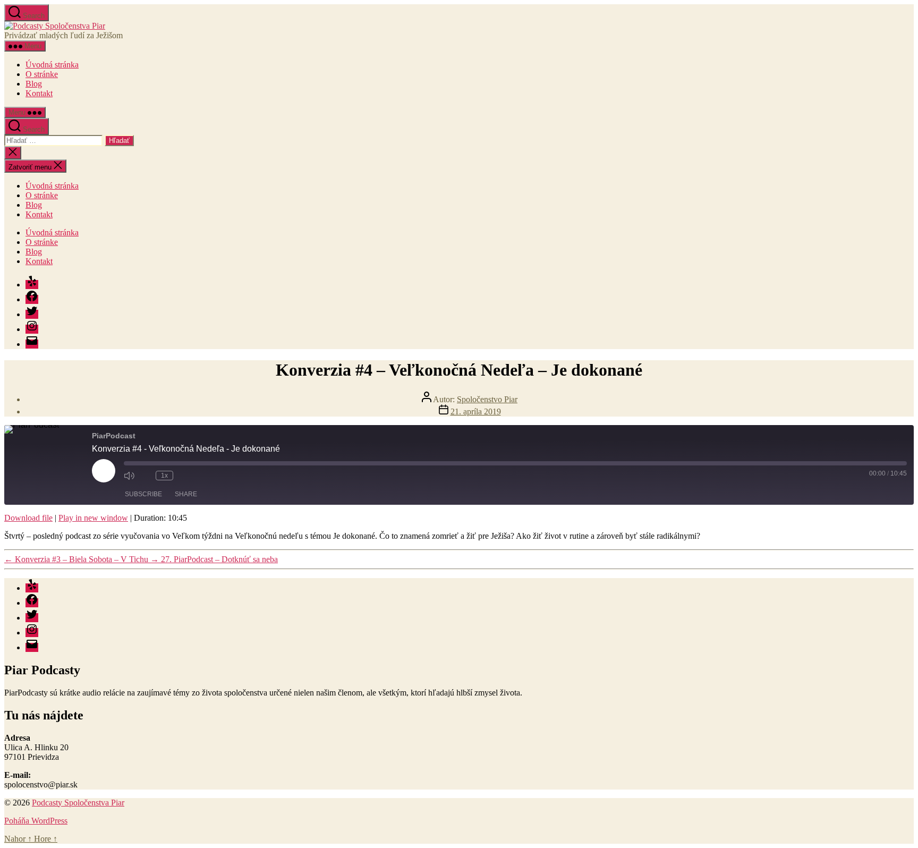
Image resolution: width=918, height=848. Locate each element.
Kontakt (39, 93)
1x (164, 475)
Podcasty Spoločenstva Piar (78, 802)
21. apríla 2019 (475, 411)
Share (186, 494)
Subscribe (143, 494)
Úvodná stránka (52, 64)
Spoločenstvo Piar (487, 399)
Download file (28, 517)
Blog (34, 83)
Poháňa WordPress (35, 820)
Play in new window (93, 517)
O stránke (42, 74)
